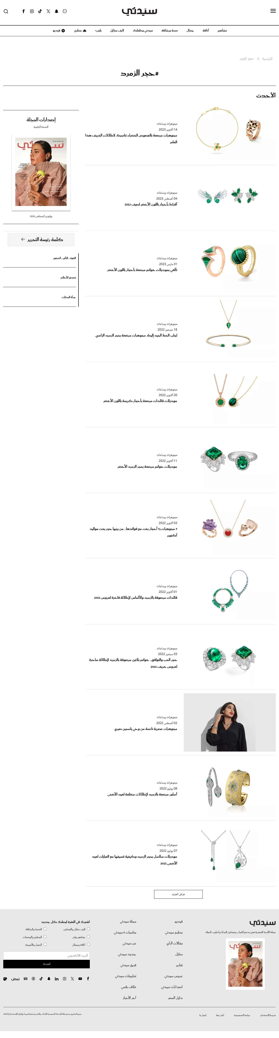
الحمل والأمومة (33, 945)
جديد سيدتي (127, 954)
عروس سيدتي (173, 976)
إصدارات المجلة (41, 120)
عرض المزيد (178, 894)
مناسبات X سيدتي (125, 933)
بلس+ (98, 30)
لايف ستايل (117, 30)
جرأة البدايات (69, 297)
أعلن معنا (220, 1015)
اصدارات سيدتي (172, 987)
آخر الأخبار (129, 998)
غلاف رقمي (128, 987)
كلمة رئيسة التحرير (45, 240)
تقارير (179, 965)
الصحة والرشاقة (34, 929)
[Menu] (273, 11)
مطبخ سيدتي (174, 933)
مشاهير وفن (79, 937)
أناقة (206, 30)
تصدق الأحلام (68, 277)
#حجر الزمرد (140, 73)
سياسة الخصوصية (242, 1015)
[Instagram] (32, 11)
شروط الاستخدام (268, 1015)
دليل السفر (175, 998)
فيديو (56, 30)
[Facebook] (23, 11)
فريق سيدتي (128, 965)
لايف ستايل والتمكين (74, 929)
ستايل (179, 954)
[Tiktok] (40, 11)
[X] (48, 11)
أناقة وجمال (78, 945)
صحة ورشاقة (170, 30)
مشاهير (222, 30)
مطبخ (78, 30)
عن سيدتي (129, 943)
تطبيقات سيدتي (125, 976)
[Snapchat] (57, 11)
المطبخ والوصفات (32, 937)
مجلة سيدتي (128, 922)
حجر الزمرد (246, 59)
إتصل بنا (202, 1015)
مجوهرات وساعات (167, 124)
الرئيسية (267, 59)
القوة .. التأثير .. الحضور (64, 258)
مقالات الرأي (175, 943)
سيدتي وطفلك (143, 30)
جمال (190, 30)
